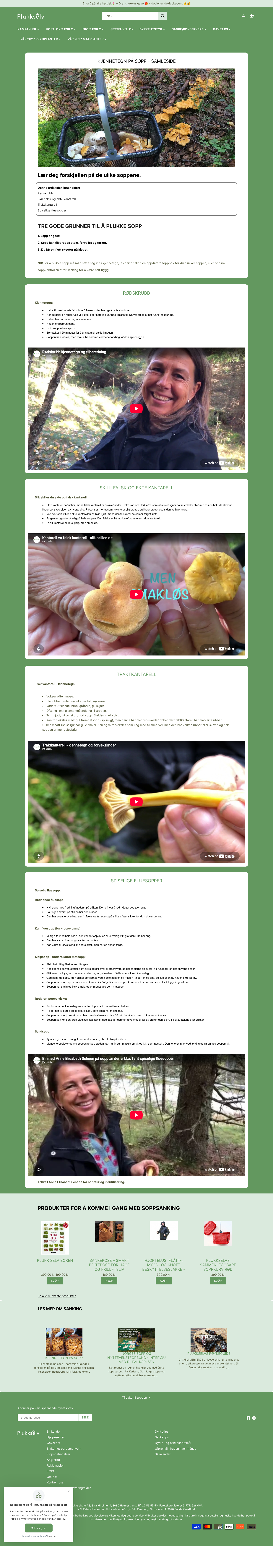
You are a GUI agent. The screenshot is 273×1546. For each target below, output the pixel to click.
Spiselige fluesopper (52, 210)
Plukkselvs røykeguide (208, 1354)
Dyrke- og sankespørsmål (173, 1443)
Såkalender (162, 1454)
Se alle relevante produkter (57, 1296)
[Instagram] (254, 1418)
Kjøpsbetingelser (58, 1454)
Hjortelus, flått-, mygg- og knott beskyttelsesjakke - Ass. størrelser (163, 1265)
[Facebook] (248, 1418)
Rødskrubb (45, 193)
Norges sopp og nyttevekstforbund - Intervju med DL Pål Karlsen (136, 1358)
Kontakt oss (55, 1482)
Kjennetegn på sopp (64, 1358)
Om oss (52, 1477)
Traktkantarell (47, 204)
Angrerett (53, 1460)
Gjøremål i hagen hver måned (175, 1448)
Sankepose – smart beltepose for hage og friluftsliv (109, 1265)
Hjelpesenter (55, 1437)
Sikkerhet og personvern (64, 1448)
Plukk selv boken (55, 1260)
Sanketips (162, 1437)
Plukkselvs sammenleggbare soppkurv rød (218, 1265)
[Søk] (162, 16)
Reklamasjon (55, 1465)
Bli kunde (53, 1431)
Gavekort (53, 1443)
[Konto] (243, 16)
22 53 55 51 (149, 1505)
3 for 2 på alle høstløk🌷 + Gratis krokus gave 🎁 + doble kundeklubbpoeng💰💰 (136, 3)
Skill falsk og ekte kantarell (57, 199)
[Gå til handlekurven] (251, 16)
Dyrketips (161, 1431)
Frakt (50, 1471)
